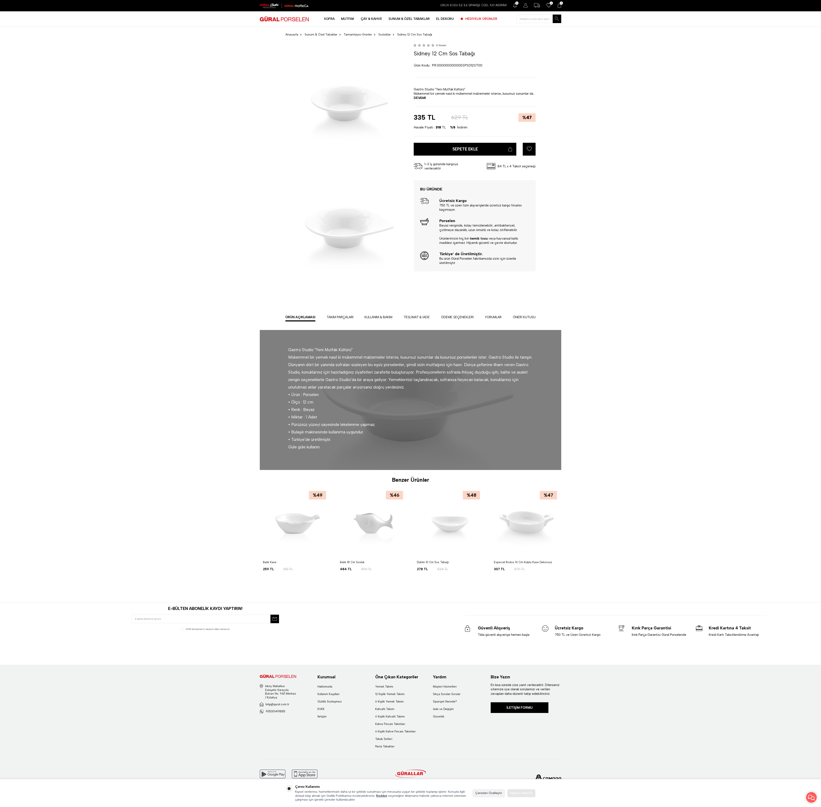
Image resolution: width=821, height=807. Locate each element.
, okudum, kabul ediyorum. (208, 629)
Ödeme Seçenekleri (457, 317)
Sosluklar (384, 34)
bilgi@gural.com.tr (277, 704)
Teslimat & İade (417, 317)
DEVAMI (420, 98)
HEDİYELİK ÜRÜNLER (480, 19)
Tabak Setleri (383, 739)
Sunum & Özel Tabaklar (321, 34)
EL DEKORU (445, 19)
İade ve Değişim (443, 709)
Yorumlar (493, 317)
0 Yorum (441, 45)
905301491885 (275, 711)
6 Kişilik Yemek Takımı (389, 701)
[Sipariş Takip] (537, 5)
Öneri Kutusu (524, 317)
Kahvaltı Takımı (384, 709)
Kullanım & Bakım (378, 317)
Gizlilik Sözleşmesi (329, 701)
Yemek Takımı (384, 686)
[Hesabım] (525, 5)
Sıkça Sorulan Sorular (447, 694)
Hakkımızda (324, 686)
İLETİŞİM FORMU (519, 708)
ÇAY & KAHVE (371, 19)
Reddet (381, 796)
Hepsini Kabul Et (521, 793)
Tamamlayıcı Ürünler (358, 34)
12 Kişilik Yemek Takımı (390, 694)
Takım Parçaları (340, 317)
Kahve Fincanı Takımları (390, 724)
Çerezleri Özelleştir (488, 793)
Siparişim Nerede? (445, 701)
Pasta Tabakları (384, 746)
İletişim (321, 716)
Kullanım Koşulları (328, 694)
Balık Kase (269, 562)
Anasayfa (291, 34)
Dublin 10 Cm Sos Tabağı (433, 562)
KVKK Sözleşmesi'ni (195, 629)
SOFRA (329, 19)
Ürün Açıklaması (300, 317)
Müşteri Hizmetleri (445, 686)
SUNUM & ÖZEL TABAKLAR (409, 19)
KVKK (321, 709)
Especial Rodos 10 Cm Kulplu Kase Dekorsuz (523, 562)
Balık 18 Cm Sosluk (352, 562)
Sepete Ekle (465, 149)
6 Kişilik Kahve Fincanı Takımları (395, 731)
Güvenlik (438, 716)
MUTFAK (347, 19)
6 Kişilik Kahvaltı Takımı (390, 716)
